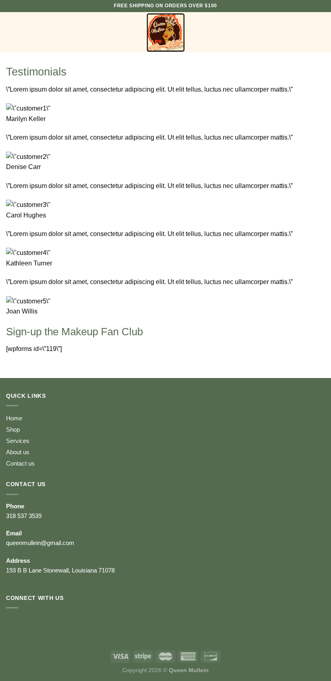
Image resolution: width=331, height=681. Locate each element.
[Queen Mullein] (165, 32)
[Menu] (11, 32)
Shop (13, 429)
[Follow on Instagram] (30, 623)
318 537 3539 (24, 515)
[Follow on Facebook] (14, 623)
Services (17, 440)
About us (17, 452)
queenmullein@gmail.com (40, 542)
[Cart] (321, 32)
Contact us (20, 463)
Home (14, 418)
